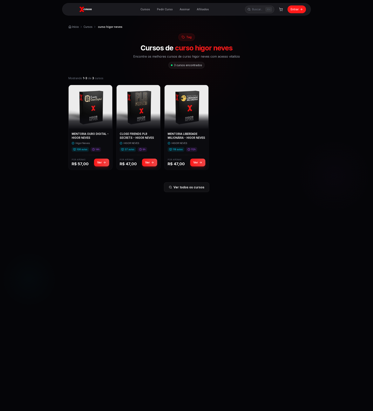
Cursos (145, 9)
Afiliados (203, 9)
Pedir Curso (165, 9)
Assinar (185, 9)
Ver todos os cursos (188, 187)
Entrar (295, 9)
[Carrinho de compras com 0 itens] (281, 9)
